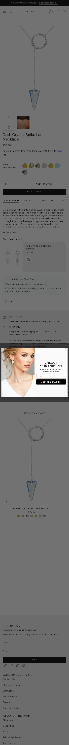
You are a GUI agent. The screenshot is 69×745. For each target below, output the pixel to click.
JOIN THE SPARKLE (51, 382)
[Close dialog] (66, 349)
